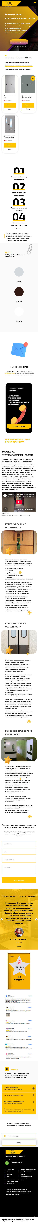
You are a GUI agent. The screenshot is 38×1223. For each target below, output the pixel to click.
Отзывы (9, 1175)
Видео (8, 1169)
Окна (21, 1176)
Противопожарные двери (21, 1120)
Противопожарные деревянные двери (18, 69)
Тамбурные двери (25, 1167)
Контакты (9, 1171)
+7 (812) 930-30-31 (19, 47)
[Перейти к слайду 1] (18, 943)
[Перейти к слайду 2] (20, 943)
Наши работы (11, 1176)
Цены (8, 1167)
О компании (10, 1166)
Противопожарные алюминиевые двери (19, 65)
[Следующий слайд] (36, 918)
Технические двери (26, 1173)
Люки (22, 1169)
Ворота (22, 1171)
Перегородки (24, 1175)
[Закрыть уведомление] (37, 1218)
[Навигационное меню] (35, 3)
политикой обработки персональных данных (18, 1220)
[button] (10, 109)
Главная (9, 1120)
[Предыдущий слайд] (1, 918)
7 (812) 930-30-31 (16, 1159)
